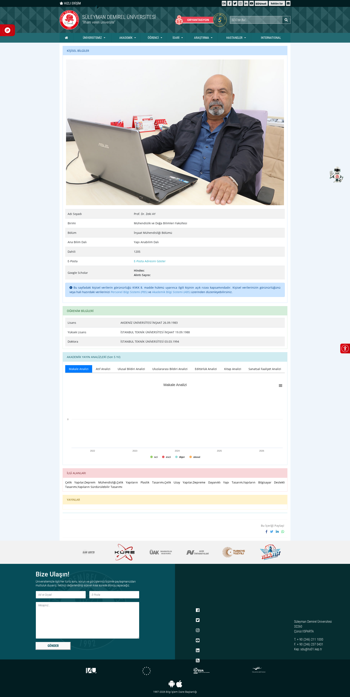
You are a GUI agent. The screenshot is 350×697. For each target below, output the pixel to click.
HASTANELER (234, 38)
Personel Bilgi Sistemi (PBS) (129, 292)
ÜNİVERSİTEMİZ (92, 38)
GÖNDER (53, 646)
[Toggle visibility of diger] (180, 457)
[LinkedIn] (246, 3)
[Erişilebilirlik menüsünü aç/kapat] (345, 348)
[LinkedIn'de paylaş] (278, 532)
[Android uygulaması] (171, 684)
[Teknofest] (265, 552)
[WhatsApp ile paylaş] (282, 532)
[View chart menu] (280, 385)
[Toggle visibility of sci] (154, 457)
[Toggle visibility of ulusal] (194, 457)
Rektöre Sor (277, 3)
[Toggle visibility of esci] (166, 457)
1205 (137, 252)
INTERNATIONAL (271, 38)
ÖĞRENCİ (153, 38)
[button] (288, 3)
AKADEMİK (125, 38)
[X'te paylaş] (273, 532)
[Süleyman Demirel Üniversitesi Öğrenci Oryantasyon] (201, 20)
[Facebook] (229, 3)
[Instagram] (240, 3)
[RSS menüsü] (197, 660)
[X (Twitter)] (235, 3)
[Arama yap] (286, 20)
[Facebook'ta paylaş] (268, 532)
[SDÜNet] (261, 3)
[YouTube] (251, 3)
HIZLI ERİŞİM (72, 3)
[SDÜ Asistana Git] (336, 174)
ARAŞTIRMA (201, 38)
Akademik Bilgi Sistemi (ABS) (171, 292)
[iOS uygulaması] (179, 684)
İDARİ (176, 38)
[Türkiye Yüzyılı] (229, 552)
